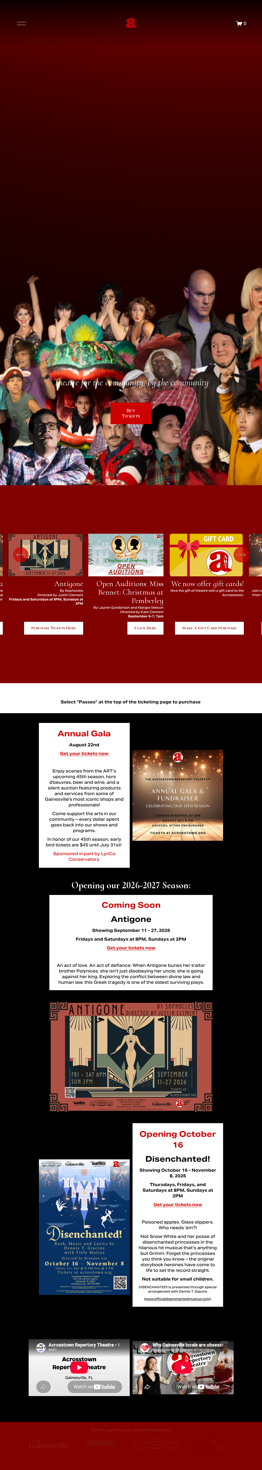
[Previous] (20, 554)
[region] (131, 584)
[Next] (241, 554)
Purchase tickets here (53, 628)
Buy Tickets (131, 413)
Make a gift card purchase (209, 628)
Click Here (145, 628)
